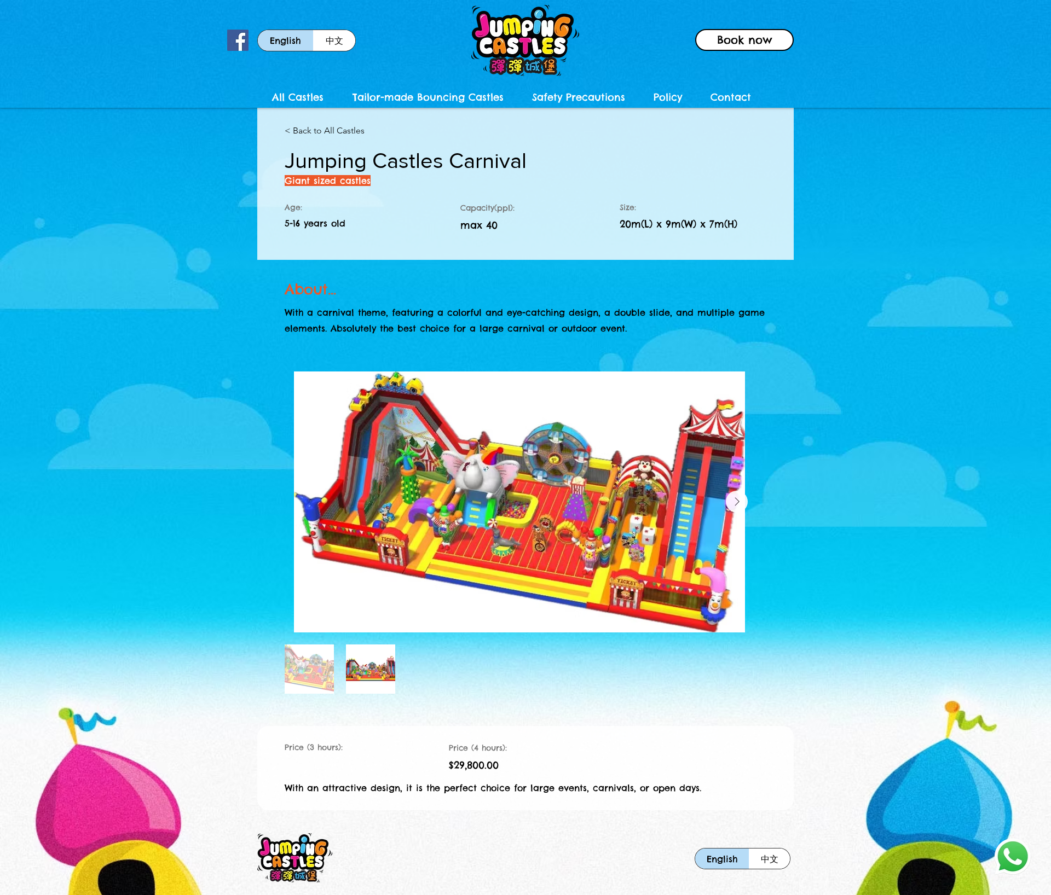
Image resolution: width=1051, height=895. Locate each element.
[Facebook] (238, 40)
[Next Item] (737, 502)
